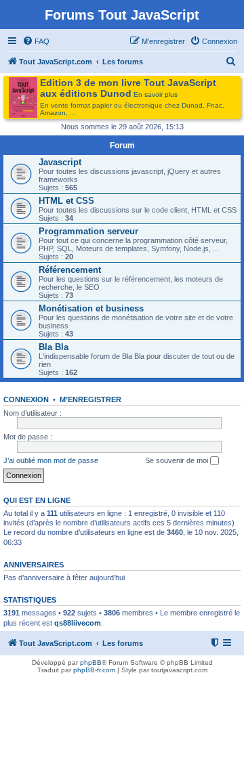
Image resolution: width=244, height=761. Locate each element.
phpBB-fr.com (94, 670)
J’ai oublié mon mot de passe (50, 460)
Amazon (53, 112)
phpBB (91, 662)
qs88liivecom (77, 623)
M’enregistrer (90, 399)
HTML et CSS (66, 201)
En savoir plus (156, 94)
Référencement (70, 270)
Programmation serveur (88, 231)
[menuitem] (35, 41)
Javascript (60, 162)
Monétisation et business (91, 308)
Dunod (192, 105)
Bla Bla (53, 347)
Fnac (214, 105)
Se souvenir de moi (177, 460)
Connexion (26, 399)
